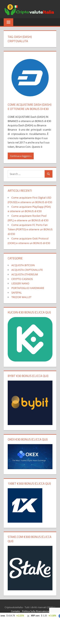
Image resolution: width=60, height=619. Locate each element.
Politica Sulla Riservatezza (35, 611)
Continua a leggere (20, 155)
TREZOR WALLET (21, 297)
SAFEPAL (16, 292)
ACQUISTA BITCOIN (23, 265)
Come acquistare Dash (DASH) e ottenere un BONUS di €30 (29, 106)
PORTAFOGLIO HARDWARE (27, 288)
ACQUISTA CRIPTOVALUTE (27, 270)
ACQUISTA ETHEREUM (24, 274)
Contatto (15, 611)
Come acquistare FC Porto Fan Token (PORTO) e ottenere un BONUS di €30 (30, 229)
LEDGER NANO (20, 283)
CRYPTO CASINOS (22, 279)
